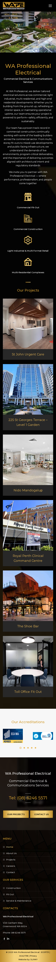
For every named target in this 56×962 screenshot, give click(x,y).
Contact (10, 872)
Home (9, 847)
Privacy (33, 956)
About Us (11, 853)
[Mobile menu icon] (50, 6)
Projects (10, 859)
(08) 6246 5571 (32, 798)
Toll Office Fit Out (28, 692)
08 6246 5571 (18, 932)
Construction (13, 888)
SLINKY (34, 959)
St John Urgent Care (28, 354)
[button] (20, 748)
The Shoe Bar (28, 626)
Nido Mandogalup (28, 490)
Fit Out (10, 894)
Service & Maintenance (18, 900)
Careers (10, 866)
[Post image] (28, 324)
